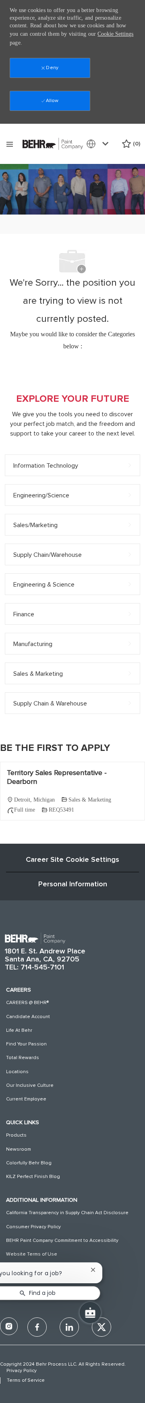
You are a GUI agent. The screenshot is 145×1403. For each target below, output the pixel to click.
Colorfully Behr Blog (29, 1163)
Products (16, 1135)
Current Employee (26, 1099)
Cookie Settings (115, 34)
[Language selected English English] (99, 143)
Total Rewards (22, 1057)
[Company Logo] (53, 143)
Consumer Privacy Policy (33, 1227)
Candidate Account (28, 1016)
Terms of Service (26, 1380)
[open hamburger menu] (9, 144)
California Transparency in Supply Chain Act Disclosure (67, 1213)
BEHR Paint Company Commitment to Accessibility (62, 1240)
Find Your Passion (26, 1044)
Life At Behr (19, 1030)
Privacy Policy (21, 1370)
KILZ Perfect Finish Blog (33, 1176)
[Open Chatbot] (90, 1312)
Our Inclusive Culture (30, 1085)
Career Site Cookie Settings (72, 859)
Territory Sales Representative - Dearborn (57, 777)
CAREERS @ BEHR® (27, 1002)
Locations (17, 1072)
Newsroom (18, 1149)
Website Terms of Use (31, 1254)
